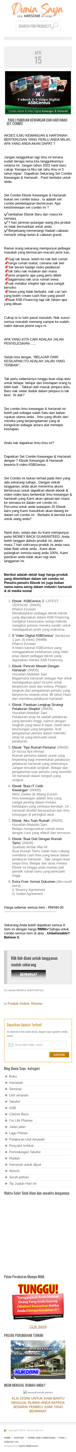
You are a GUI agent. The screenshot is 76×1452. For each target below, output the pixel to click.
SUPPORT (19, 1437)
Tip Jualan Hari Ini (22, 1183)
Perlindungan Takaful (25, 1152)
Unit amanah (18, 1095)
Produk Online (18, 1004)
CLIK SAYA (38, 1327)
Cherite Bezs (19, 1114)
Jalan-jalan (17, 1127)
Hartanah (16, 1083)
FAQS (62, 1437)
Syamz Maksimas (28, 1445)
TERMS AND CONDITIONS (42, 1437)
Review (36, 1004)
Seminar (15, 1089)
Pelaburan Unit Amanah (27, 1139)
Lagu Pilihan (18, 1133)
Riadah (14, 1158)
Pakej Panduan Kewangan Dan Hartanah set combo (36, 121)
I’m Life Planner (21, 1120)
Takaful (14, 1102)
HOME (7, 1437)
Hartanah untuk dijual (25, 1165)
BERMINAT (28, 974)
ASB (12, 1108)
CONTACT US (11, 1441)
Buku (13, 1076)
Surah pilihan (19, 1177)
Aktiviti (14, 1171)
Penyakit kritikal (21, 1146)
